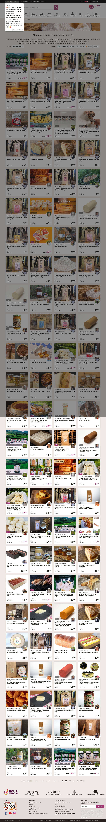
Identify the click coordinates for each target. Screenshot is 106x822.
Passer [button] (8, 5)
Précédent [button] (15, 29)
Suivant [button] (20, 29)
